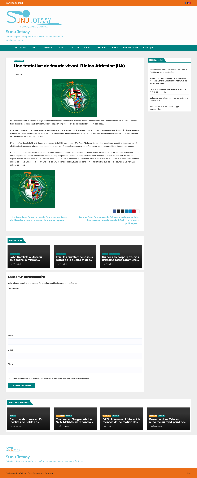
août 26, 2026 (109, 426)
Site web (11, 364)
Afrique (105, 254)
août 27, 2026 (17, 426)
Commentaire (14, 288)
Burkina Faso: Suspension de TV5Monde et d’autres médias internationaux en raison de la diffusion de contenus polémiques (109, 220)
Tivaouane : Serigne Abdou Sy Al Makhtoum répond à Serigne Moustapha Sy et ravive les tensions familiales (168, 80)
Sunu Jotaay (18, 31)
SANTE (35, 48)
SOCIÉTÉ (62, 48)
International (130, 48)
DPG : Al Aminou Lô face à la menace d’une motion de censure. (121, 422)
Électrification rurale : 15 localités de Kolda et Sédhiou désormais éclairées (29, 422)
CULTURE (75, 48)
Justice (114, 48)
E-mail (11, 350)
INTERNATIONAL (18, 60)
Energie (13, 415)
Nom (10, 336)
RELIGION (101, 48)
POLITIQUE (148, 48)
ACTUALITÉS (21, 48)
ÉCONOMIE (48, 48)
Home (189, 473)
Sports (88, 48)
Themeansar (49, 473)
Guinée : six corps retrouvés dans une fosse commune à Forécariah (120, 259)
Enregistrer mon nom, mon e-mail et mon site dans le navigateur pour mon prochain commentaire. (50, 378)
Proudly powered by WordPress (16, 473)
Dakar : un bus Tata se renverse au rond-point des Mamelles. (167, 422)
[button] (185, 48)
